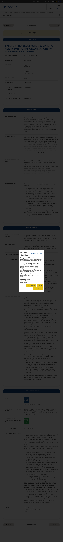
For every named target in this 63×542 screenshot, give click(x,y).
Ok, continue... (38, 288)
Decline (40, 285)
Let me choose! (31, 285)
